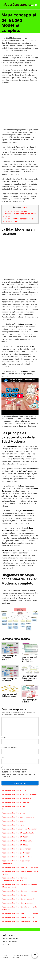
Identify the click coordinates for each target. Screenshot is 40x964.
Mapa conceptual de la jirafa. (12, 825)
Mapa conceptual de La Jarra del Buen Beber (19, 829)
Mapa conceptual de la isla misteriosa (16, 849)
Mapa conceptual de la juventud (14, 821)
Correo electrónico (10, 747)
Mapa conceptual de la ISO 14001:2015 (16, 841)
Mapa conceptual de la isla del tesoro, (16, 853)
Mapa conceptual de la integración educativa (19, 921)
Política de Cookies (10, 941)
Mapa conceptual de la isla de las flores (16, 857)
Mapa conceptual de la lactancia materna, (17, 817)
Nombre (5, 737)
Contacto (6, 945)
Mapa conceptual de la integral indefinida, (17, 917)
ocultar (24, 207)
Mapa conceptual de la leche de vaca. (16, 802)
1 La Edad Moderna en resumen (15, 211)
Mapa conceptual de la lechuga (13, 790)
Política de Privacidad (11, 938)
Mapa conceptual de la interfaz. (13, 895)
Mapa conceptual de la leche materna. (16, 798)
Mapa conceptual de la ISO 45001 (14, 837)
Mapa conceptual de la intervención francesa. (19, 891)
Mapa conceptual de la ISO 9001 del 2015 (17, 833)
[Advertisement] (20, 106)
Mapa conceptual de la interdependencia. (17, 903)
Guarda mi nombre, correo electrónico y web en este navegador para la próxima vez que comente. (19, 773)
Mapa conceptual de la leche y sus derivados (19, 794)
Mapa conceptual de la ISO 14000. (14, 845)
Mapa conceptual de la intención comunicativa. (20, 913)
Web (3, 757)
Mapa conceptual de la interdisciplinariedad (18, 899)
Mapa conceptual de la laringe (13, 813)
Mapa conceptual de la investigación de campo (19, 867)
